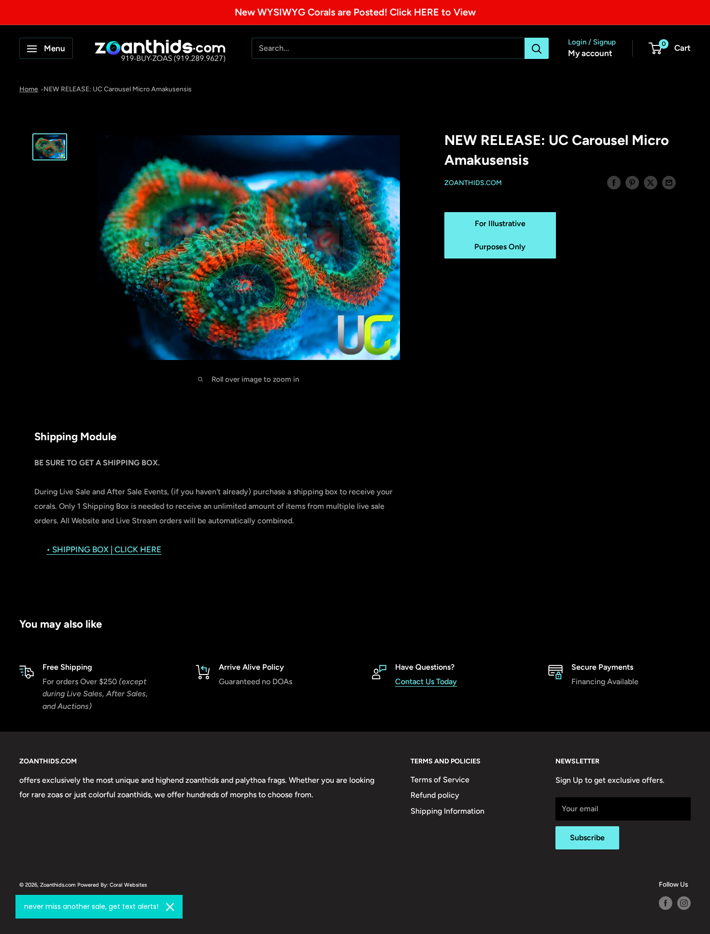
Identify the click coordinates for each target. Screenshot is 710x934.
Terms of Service (440, 779)
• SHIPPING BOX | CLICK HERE (103, 549)
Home (28, 89)
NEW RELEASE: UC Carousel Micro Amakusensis (117, 89)
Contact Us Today (426, 681)
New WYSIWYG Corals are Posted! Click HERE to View (355, 12)
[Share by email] (669, 182)
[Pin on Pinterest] (632, 182)
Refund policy (435, 795)
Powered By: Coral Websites (112, 884)
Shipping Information (447, 811)
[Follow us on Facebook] (665, 903)
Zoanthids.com (473, 183)
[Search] (537, 48)
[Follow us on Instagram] (684, 903)
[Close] (170, 907)
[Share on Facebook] (614, 182)
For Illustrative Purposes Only (499, 235)
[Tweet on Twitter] (650, 182)
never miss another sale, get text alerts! (91, 906)
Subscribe (587, 837)
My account (590, 53)
